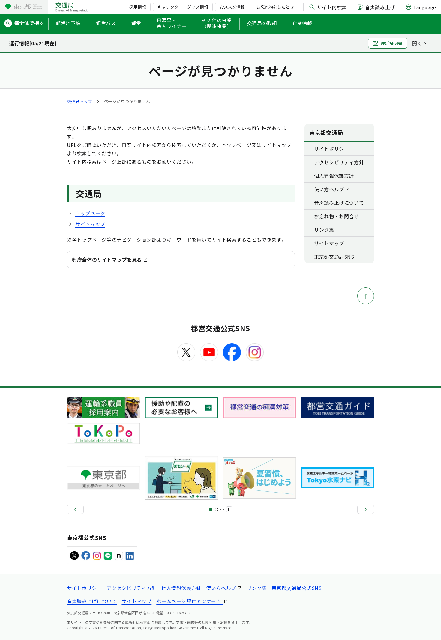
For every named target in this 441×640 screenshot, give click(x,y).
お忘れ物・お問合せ (336, 216)
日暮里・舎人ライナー (172, 23)
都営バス (106, 23)
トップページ (90, 213)
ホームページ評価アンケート (189, 601)
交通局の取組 (262, 23)
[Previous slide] (75, 509)
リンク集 (324, 229)
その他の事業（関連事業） (217, 23)
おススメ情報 (232, 7)
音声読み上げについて (339, 202)
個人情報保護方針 (334, 175)
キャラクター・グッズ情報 (183, 7)
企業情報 (302, 23)
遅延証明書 (392, 43)
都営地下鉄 (68, 23)
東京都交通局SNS (334, 256)
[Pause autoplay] (229, 509)
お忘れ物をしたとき (275, 7)
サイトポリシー (331, 148)
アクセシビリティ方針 (339, 162)
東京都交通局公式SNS (297, 587)
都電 (136, 23)
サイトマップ (90, 224)
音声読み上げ (380, 7)
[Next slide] (365, 509)
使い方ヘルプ (329, 189)
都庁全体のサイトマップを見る (107, 259)
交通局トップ (79, 101)
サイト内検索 (332, 7)
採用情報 (137, 7)
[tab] (210, 509)
